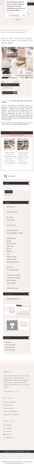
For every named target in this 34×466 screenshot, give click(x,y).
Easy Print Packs (11, 243)
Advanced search (8, 194)
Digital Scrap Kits (11, 238)
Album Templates (11, 280)
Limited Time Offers (12, 212)
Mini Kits (9, 241)
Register (29, 4)
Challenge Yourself (8, 408)
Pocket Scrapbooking (13, 28)
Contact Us (8, 342)
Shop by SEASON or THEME (15, 233)
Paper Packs (10, 246)
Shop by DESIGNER (12, 230)
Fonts (8, 254)
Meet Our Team (7, 405)
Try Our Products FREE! (10, 411)
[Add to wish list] (15, 92)
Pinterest (8, 431)
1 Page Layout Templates (14, 275)
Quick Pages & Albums (13, 262)
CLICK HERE (6, 101)
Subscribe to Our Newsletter (11, 414)
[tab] (17, 132)
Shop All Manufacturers (13, 299)
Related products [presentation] (17, 132)
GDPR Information (10, 350)
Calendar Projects (11, 259)
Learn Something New (9, 402)
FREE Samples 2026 (12, 288)
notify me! (6, 88)
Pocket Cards (26, 28)
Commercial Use (11, 225)
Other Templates (11, 283)
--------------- (10, 209)
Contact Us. (16, 391)
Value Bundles (10, 220)
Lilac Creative (26, 463)
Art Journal (10, 267)
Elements (9, 248)
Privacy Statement (10, 347)
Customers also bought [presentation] (17, 135)
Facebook (9, 428)
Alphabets (9, 251)
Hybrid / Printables (12, 256)
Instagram (9, 425)
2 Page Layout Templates (14, 277)
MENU (18, 19)
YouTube (8, 434)
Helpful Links (9, 437)
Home (3, 28)
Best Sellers (10, 217)
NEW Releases (11, 206)
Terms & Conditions (10, 344)
